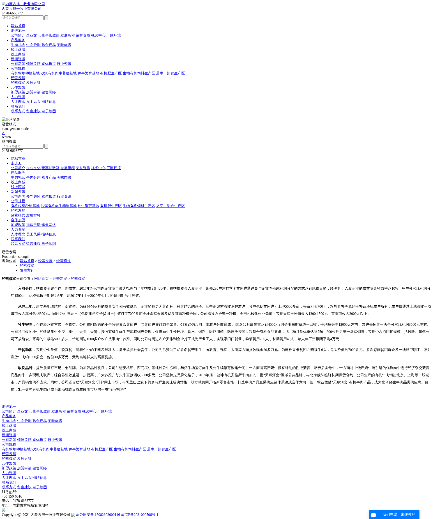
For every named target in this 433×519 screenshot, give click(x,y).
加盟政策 (18, 92)
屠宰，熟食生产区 (170, 73)
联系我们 (18, 106)
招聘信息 (48, 102)
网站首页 (18, 26)
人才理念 (18, 102)
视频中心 (98, 35)
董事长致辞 (50, 35)
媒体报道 (48, 64)
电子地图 (48, 111)
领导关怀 (33, 64)
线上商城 (18, 49)
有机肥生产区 (111, 73)
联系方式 (18, 111)
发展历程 (67, 35)
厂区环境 (113, 35)
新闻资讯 (18, 59)
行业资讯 (64, 64)
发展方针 (33, 83)
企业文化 (33, 35)
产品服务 (18, 40)
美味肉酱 (64, 45)
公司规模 (18, 68)
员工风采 (33, 102)
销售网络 (48, 92)
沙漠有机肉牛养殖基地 (59, 73)
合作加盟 (18, 87)
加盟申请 (33, 92)
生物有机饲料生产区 (139, 73)
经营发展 (18, 78)
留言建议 (33, 111)
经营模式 (18, 83)
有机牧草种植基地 (25, 73)
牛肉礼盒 (18, 45)
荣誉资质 (83, 35)
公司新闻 (18, 64)
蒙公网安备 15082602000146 (97, 515)
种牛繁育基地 (88, 73)
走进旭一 (18, 30)
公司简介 (18, 35)
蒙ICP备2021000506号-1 (139, 515)
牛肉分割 (33, 45)
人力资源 (18, 97)
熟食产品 (48, 45)
